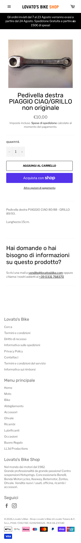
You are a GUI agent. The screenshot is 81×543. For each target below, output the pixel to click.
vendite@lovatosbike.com (45, 272)
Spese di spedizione (44, 123)
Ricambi (9, 424)
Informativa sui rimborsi (20, 369)
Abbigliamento (13, 406)
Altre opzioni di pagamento (39, 187)
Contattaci (11, 357)
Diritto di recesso (15, 339)
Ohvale (9, 418)
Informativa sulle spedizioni (22, 345)
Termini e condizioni (17, 333)
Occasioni (10, 436)
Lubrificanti (11, 430)
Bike (7, 400)
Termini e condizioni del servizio (25, 363)
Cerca (8, 327)
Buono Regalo (13, 442)
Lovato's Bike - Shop (24, 519)
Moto (7, 393)
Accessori (10, 412)
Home (8, 387)
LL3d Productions (16, 448)
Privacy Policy (13, 351)
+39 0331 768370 (51, 276)
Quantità (12, 142)
